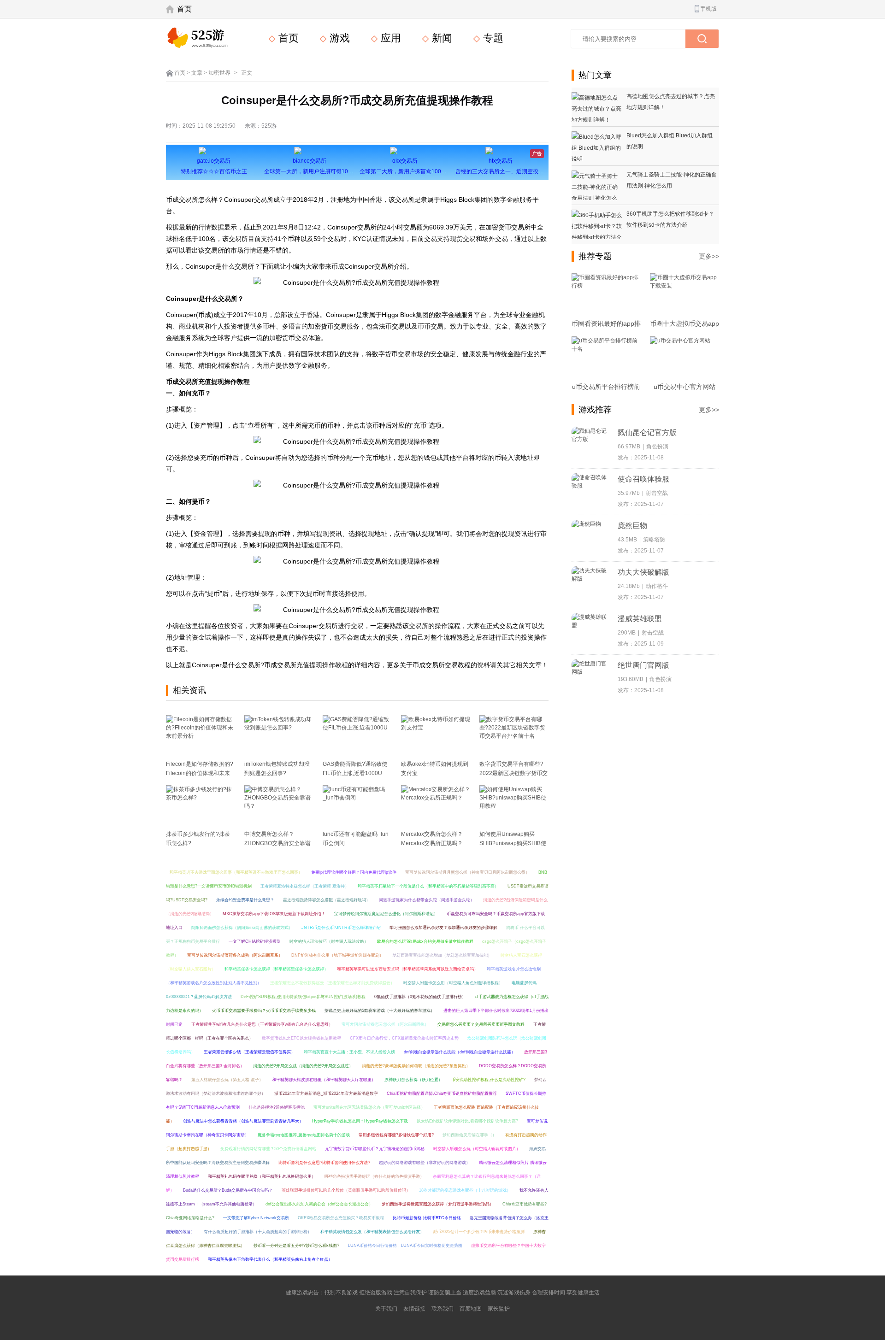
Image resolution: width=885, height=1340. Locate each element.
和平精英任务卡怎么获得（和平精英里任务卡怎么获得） (276, 969)
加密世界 (219, 73)
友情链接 (414, 1308)
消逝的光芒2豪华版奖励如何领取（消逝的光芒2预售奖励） (416, 1066)
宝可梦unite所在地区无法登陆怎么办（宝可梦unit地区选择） (369, 1107)
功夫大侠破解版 (643, 572)
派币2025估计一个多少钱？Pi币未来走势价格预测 (479, 1231)
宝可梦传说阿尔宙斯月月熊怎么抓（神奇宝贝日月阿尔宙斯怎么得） (467, 872)
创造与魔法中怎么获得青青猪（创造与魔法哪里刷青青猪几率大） (243, 1121)
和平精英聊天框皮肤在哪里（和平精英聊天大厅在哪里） (324, 1079)
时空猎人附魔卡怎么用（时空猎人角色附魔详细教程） (453, 983)
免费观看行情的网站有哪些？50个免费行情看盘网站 (268, 1148)
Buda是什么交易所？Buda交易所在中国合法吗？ (228, 1190)
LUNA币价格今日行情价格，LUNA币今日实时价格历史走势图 (405, 1245)
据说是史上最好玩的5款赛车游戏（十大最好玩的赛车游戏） (379, 1010)
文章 (196, 73)
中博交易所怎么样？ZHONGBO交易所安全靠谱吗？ (277, 843)
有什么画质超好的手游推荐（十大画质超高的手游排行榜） (258, 1231)
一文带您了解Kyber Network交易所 (256, 1218)
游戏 (338, 38)
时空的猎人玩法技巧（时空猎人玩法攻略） (328, 941)
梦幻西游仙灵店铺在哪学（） (469, 1135)
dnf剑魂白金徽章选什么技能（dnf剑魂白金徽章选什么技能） (459, 1052)
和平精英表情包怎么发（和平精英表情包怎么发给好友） (372, 1231)
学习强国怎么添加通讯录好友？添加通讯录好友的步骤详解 (443, 927)
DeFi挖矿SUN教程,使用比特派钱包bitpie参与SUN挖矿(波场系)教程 (303, 996)
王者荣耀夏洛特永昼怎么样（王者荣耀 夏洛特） (304, 886)
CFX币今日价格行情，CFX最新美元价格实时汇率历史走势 (404, 1038)
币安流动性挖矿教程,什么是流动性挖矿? (488, 1079)
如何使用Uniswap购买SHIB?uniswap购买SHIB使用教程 (512, 843)
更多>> (709, 256)
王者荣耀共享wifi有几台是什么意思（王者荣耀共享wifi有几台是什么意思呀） (262, 1024)
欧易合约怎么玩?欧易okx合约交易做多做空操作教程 (425, 941)
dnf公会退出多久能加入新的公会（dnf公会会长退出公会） (319, 1204)
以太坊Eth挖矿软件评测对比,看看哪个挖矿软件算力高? (467, 1121)
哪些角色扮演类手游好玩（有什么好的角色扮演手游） (374, 1176)
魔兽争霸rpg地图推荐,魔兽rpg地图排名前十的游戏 (304, 1135)
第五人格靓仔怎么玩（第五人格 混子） (227, 1079)
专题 (491, 38)
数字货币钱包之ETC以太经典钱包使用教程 (301, 1038)
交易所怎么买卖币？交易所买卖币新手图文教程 (481, 1024)
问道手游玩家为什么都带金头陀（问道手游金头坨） (426, 900)
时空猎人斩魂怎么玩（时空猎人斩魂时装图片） (476, 1148)
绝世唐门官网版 (643, 665)
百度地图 (471, 1308)
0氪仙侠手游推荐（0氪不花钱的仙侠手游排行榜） (420, 996)
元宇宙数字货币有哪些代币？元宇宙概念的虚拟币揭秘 (375, 1148)
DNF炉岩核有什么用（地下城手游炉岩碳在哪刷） (337, 955)
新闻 (440, 38)
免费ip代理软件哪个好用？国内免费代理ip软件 (353, 872)
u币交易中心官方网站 (684, 386)
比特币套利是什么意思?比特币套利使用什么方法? (324, 1162)
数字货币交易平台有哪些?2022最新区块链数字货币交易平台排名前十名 (513, 773)
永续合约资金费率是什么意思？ (245, 900)
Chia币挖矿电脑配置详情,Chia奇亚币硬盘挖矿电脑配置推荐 (442, 1093)
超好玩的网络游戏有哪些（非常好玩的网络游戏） (424, 1162)
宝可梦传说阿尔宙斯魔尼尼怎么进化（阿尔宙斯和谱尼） (386, 913)
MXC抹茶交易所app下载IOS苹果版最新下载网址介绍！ (274, 913)
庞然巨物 (632, 525)
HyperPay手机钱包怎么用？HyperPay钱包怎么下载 (360, 1121)
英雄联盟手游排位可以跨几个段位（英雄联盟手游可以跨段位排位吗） (346, 1190)
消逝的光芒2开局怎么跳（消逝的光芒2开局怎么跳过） (303, 1066)
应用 (389, 38)
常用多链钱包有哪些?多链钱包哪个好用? (396, 1135)
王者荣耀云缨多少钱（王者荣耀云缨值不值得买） (249, 1052)
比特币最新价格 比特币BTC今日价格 (427, 1218)
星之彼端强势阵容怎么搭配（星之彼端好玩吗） (326, 900)
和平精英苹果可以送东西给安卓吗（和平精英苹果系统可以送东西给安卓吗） (407, 969)
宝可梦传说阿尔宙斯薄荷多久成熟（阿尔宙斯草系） (235, 955)
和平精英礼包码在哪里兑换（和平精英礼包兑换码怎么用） (262, 1176)
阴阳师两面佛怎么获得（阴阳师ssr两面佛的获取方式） (242, 927)
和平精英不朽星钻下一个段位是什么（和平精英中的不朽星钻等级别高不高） (428, 886)
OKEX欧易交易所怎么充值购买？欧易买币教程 (341, 1218)
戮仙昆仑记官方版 (647, 432)
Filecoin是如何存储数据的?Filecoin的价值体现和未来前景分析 (199, 773)
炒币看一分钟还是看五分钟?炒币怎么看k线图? (296, 1245)
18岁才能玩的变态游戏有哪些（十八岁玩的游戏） (465, 1190)
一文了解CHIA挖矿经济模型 (255, 941)
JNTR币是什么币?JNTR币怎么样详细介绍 (341, 927)
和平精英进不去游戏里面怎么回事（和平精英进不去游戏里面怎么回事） (236, 872)
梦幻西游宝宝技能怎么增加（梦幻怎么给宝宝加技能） (442, 955)
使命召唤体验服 (643, 479)
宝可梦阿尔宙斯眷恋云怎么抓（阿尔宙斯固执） (385, 1024)
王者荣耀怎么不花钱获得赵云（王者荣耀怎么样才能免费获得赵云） (332, 983)
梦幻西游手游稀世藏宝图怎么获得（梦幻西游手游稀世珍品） (438, 1204)
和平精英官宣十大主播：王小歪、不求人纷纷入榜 (349, 1052)
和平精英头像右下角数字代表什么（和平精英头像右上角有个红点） (270, 1259)
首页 (184, 9)
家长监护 (499, 1308)
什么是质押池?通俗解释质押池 (276, 1107)
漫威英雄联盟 (640, 619)
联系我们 (442, 1308)
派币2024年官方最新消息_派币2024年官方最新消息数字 (326, 1093)
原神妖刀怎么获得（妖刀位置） (413, 1079)
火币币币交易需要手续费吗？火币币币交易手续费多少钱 (264, 1010)
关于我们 (386, 1308)
